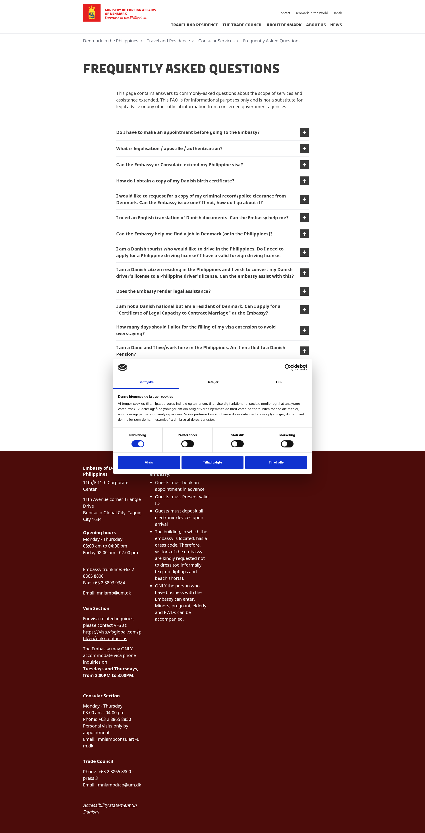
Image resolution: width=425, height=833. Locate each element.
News (336, 25)
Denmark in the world (311, 13)
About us (316, 25)
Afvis (149, 462)
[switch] (187, 444)
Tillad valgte (212, 462)
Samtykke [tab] (146, 382)
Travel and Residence (194, 25)
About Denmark (284, 25)
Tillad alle (276, 462)
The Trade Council (242, 25)
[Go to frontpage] (121, 13)
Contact (284, 13)
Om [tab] (279, 382)
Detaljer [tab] (213, 382)
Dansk (337, 13)
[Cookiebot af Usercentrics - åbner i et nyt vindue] (288, 367)
